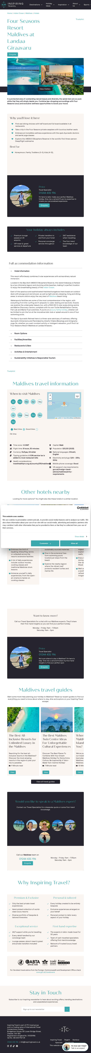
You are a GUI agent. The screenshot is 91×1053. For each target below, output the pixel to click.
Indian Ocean (19, 13)
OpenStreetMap (68, 418)
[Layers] (77, 395)
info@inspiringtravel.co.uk (30, 1042)
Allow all (74, 543)
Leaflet (59, 418)
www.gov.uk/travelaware (45, 972)
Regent (67, 1040)
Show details (79, 536)
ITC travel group (33, 1025)
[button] (64, 404)
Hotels (36, 13)
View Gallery (45, 89)
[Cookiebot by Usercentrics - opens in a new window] (78, 508)
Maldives (29, 13)
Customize (44, 543)
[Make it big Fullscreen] (50, 403)
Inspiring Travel (56, 1040)
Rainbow (76, 1040)
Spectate (58, 1043)
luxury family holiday (59, 310)
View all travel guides (45, 782)
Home (9, 13)
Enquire (12, 54)
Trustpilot (80, 19)
